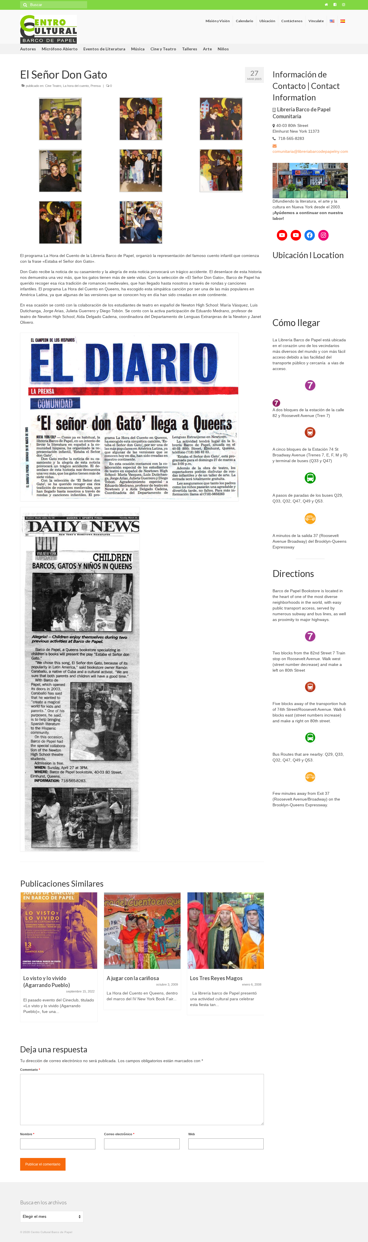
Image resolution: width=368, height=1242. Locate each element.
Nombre (27, 1134)
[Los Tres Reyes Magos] (142, 930)
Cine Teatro (53, 85)
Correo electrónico (119, 1134)
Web (191, 1134)
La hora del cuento (76, 85)
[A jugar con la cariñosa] (58, 930)
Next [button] (259, 963)
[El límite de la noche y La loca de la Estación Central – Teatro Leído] (225, 930)
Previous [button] (25, 963)
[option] (59, 954)
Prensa (96, 85)
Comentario (30, 1069)
